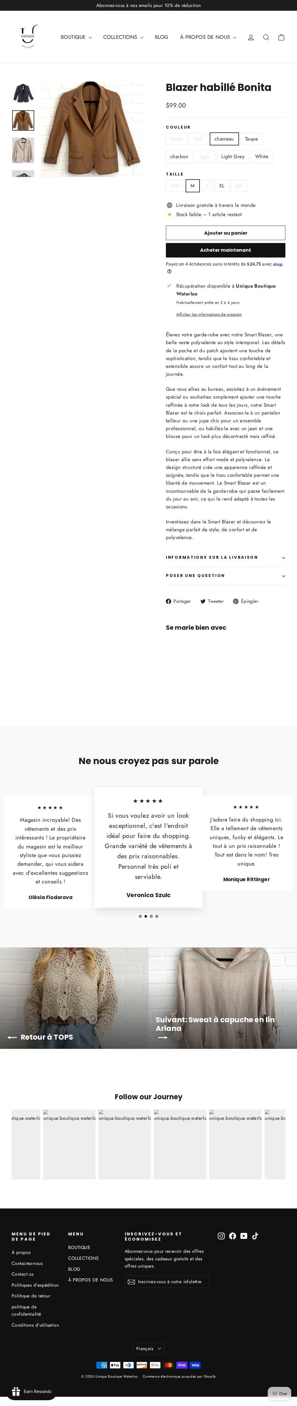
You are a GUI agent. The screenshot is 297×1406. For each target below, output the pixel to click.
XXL (239, 185)
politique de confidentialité (26, 1310)
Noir (199, 138)
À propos (21, 1252)
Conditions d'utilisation (35, 1325)
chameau (224, 138)
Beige (176, 138)
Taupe (251, 138)
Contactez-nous (27, 1263)
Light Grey (232, 156)
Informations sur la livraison (212, 557)
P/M (175, 185)
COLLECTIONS (121, 37)
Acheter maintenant (225, 250)
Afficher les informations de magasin (209, 314)
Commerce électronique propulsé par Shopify (179, 1376)
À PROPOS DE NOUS (206, 37)
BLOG (162, 37)
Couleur (178, 127)
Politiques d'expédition (35, 1285)
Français (144, 1348)
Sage (204, 156)
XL (221, 185)
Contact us (22, 1274)
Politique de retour (31, 1295)
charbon (179, 156)
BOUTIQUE (74, 37)
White (261, 156)
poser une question (195, 575)
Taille (175, 174)
